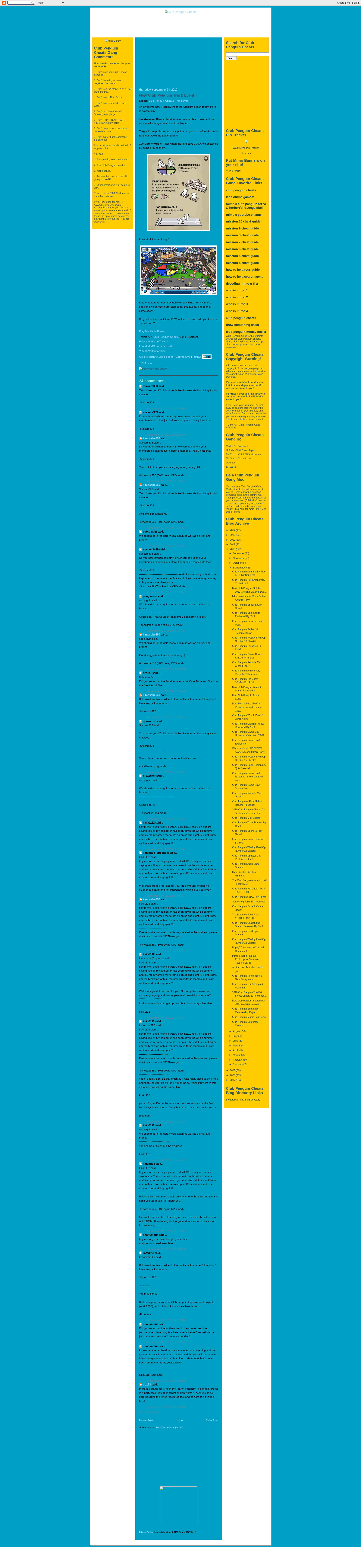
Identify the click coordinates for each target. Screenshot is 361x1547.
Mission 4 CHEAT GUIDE (242, 263)
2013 (233, 534)
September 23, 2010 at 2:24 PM (166, 528)
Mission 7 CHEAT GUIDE (242, 242)
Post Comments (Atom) (169, 1427)
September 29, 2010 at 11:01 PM (166, 1407)
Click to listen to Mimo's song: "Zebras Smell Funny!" (170, 356)
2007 (233, 1080)
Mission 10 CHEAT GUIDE (243, 221)
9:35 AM (147, 363)
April (236, 1050)
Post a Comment (149, 1412)
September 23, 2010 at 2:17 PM (166, 481)
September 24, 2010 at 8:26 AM (166, 819)
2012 (233, 539)
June (236, 1040)
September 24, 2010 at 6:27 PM (166, 950)
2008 (233, 1075)
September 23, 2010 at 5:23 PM (166, 592)
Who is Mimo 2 (237, 297)
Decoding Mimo (237, 283)
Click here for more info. (247, 509)
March (236, 1055)
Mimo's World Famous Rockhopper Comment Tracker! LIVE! (245, 959)
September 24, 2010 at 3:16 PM (166, 849)
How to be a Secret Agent (244, 276)
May (235, 1045)
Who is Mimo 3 (237, 304)
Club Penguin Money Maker (246, 332)
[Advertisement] (180, 25)
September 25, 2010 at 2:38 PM (166, 1342)
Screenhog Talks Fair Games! (248, 901)
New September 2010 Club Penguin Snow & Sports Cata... (246, 707)
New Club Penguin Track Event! (167, 95)
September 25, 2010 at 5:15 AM (166, 1231)
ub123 (147, 1384)
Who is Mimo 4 (237, 311)
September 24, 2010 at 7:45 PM (166, 1160)
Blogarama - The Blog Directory (243, 1099)
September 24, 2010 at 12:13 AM (166, 691)
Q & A (254, 283)
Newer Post (146, 1420)
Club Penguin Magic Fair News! (249, 1017)
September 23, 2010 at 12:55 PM (166, 434)
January (237, 1064)
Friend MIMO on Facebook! (155, 346)
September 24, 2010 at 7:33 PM (166, 1017)
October (237, 562)
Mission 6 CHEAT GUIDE (242, 249)
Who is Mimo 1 (237, 290)
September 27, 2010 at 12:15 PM (166, 1380)
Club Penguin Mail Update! (246, 817)
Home (179, 1420)
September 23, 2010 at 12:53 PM (166, 408)
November (239, 558)
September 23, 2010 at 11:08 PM (166, 669)
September (239, 567)
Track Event (182, 100)
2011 (233, 544)
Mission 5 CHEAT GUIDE (242, 256)
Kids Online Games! (240, 197)
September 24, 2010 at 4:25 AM (166, 717)
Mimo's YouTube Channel (244, 214)
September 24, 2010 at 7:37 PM (166, 1121)
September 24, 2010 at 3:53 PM (166, 895)
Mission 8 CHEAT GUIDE (242, 235)
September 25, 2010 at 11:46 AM (166, 1249)
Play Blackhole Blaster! (152, 331)
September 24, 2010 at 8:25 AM (166, 772)
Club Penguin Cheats (161, 100)
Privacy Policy (146, 1532)
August (237, 1031)
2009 (233, 1070)
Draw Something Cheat (242, 325)
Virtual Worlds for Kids (152, 351)
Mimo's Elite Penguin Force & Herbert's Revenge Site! (246, 206)
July (235, 1036)
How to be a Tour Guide (243, 269)
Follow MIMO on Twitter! (153, 341)
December (239, 553)
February (238, 1059)
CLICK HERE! (233, 171)
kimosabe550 (151, 438)
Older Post (212, 1420)
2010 (233, 549)
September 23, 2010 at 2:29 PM (166, 546)
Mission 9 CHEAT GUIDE (242, 228)
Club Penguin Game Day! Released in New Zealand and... (247, 777)
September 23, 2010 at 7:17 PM (166, 630)
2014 (233, 530)
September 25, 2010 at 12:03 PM (166, 1320)
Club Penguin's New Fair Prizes (249, 896)
